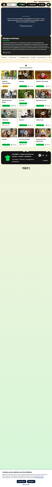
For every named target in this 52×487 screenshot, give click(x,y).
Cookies (45, 160)
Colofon (20, 156)
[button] (3, 32)
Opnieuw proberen (26, 26)
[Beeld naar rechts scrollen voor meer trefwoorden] (49, 57)
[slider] (26, 29)
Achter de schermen (26, 154)
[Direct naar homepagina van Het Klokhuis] (7, 158)
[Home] (4, 4)
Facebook (15, 161)
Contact (14, 156)
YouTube (15, 159)
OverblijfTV (15, 154)
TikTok (22, 159)
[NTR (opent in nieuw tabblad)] (26, 168)
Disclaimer (28, 156)
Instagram (30, 159)
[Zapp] (48, 4)
